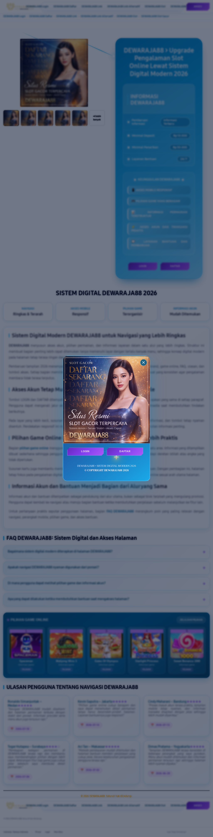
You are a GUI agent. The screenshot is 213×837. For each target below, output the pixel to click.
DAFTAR (124, 451)
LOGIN (85, 451)
